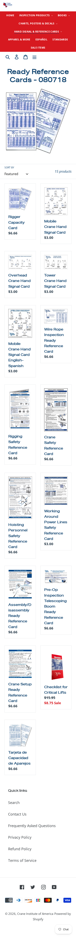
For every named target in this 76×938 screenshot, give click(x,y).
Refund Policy (19, 848)
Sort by (9, 167)
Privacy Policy (19, 837)
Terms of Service (22, 860)
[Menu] (34, 56)
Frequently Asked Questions (32, 825)
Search (14, 802)
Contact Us (17, 814)
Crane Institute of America (35, 914)
